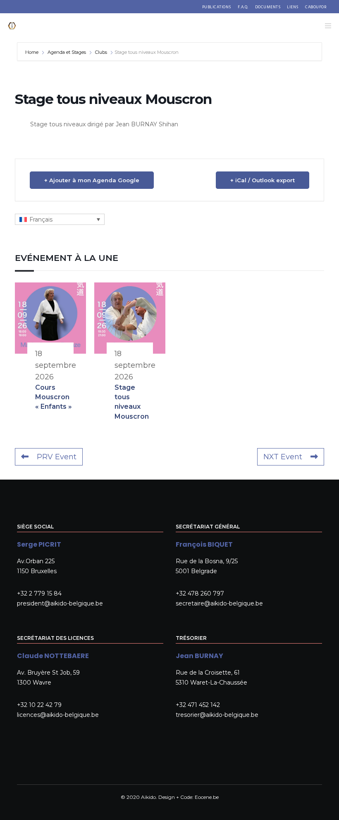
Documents (268, 7)
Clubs (101, 52)
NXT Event (282, 456)
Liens (292, 7)
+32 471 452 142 (198, 705)
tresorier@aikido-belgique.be (217, 715)
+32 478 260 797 (200, 593)
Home (32, 52)
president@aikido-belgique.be (60, 603)
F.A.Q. (243, 7)
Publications (216, 7)
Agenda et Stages (67, 52)
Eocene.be (207, 797)
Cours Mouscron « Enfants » (53, 397)
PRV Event (56, 456)
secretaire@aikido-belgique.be (219, 603)
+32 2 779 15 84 (39, 593)
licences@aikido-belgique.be (58, 715)
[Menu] (325, 25)
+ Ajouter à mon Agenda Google (91, 180)
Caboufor (316, 7)
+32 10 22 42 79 (39, 705)
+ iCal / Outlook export (262, 180)
